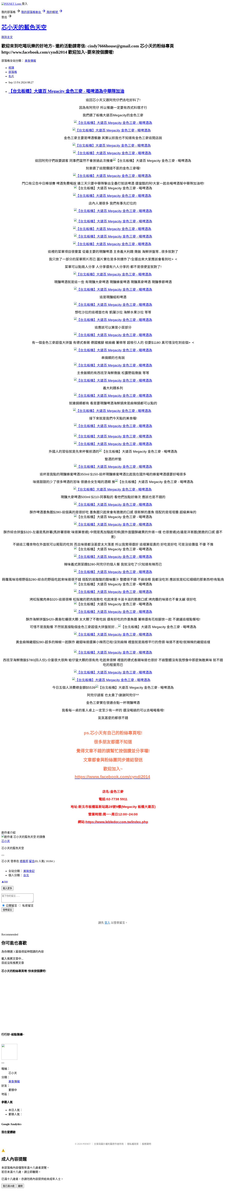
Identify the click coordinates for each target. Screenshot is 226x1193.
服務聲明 (146, 1144)
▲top (4, 881)
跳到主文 (7, 37)
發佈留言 (7, 909)
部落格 (12, 72)
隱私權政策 (133, 1144)
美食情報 (30, 60)
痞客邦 (24, 861)
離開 (20, 1186)
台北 (26, 875)
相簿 (11, 67)
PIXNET (87, 1144)
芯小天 (5, 841)
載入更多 (7, 888)
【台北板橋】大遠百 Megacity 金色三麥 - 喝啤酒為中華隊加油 (66, 91)
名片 (11, 76)
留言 (32, 861)
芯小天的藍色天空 (24, 27)
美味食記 (29, 871)
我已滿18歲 (8, 1186)
